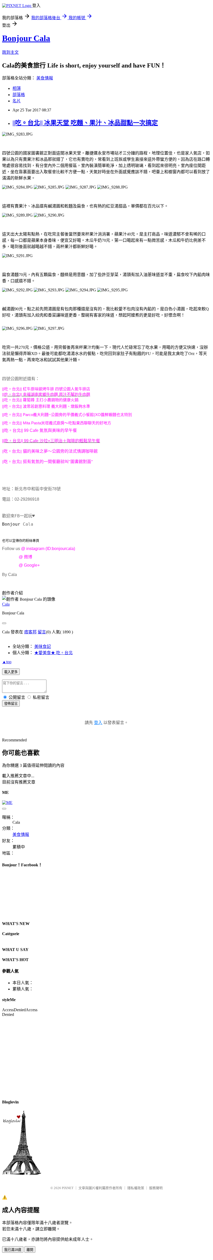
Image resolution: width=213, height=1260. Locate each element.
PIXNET (68, 1188)
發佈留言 (11, 704)
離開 (29, 1250)
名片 (16, 101)
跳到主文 (10, 52)
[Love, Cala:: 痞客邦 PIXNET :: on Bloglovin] (21, 1173)
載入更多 (11, 672)
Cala (6, 604)
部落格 (18, 94)
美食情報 (44, 78)
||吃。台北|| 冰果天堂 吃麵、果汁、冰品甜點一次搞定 (85, 122)
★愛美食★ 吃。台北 (53, 653)
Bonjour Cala (26, 38)
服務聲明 (156, 1188)
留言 (42, 632)
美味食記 (42, 646)
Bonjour (12, 524)
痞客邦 (30, 632)
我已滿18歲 (12, 1250)
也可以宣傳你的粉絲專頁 (20, 540)
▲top (6, 662)
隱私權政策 (135, 1188)
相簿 (16, 88)
